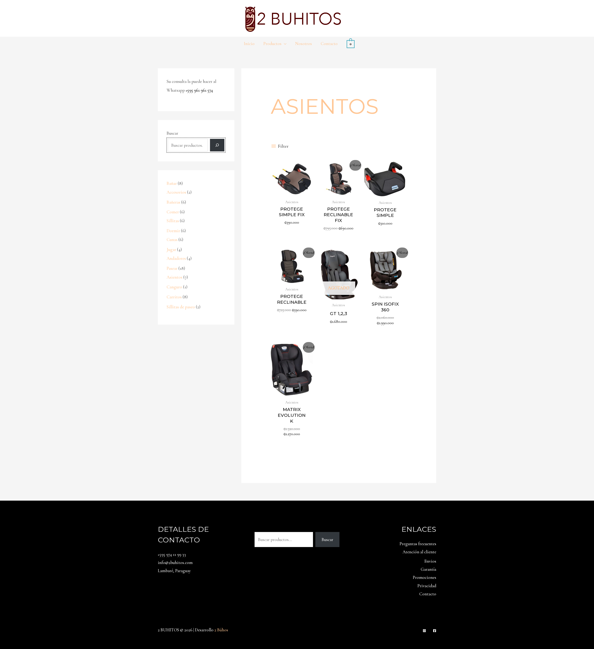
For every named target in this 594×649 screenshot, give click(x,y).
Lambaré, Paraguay (174, 570)
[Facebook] (434, 630)
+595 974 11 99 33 (172, 554)
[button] (283, 44)
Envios (430, 561)
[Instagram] (424, 630)
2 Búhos (221, 630)
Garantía (428, 569)
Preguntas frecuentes (418, 543)
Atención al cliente (419, 551)
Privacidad (426, 585)
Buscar (172, 133)
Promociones (424, 577)
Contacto (427, 594)
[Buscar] (217, 145)
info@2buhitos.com (175, 562)
